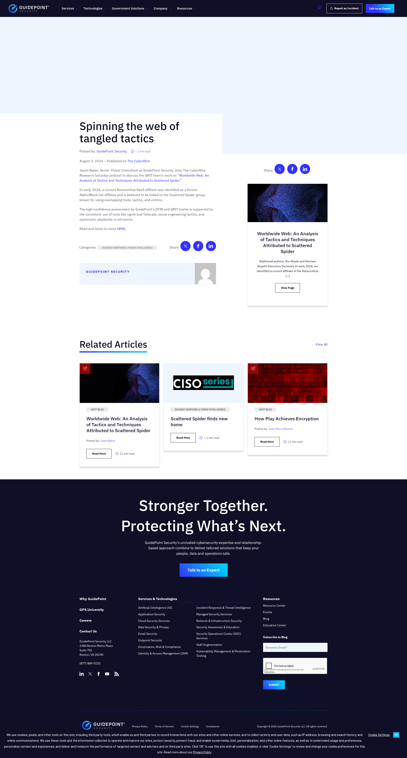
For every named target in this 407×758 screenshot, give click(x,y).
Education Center (274, 625)
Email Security (147, 634)
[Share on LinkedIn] (211, 247)
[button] (319, 8)
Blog (266, 619)
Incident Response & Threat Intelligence (127, 247)
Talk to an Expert (204, 570)
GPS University (91, 609)
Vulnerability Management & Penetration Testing (223, 653)
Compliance (212, 726)
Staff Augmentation (209, 645)
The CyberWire (138, 161)
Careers (85, 620)
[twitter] (90, 674)
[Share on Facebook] (198, 247)
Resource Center (274, 605)
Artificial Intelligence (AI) (155, 608)
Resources (184, 8)
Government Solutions (128, 8)
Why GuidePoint (92, 599)
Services (68, 8)
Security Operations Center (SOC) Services (218, 636)
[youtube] (107, 674)
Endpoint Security (150, 640)
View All (321, 344)
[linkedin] (81, 674)
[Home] (103, 726)
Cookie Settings (379, 735)
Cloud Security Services (154, 621)
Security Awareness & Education (218, 627)
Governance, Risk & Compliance (159, 647)
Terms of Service (164, 726)
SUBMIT (274, 685)
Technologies (93, 8)
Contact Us (88, 631)
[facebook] (98, 674)
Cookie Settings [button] (190, 726)
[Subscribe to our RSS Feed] (116, 672)
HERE (121, 229)
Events (267, 612)
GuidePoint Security (112, 151)
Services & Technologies (157, 599)
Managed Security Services (214, 614)
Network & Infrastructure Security (219, 621)
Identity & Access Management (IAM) (163, 653)
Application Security (151, 614)
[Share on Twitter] (185, 247)
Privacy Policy (140, 726)
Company (160, 8)
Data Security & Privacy (153, 627)
